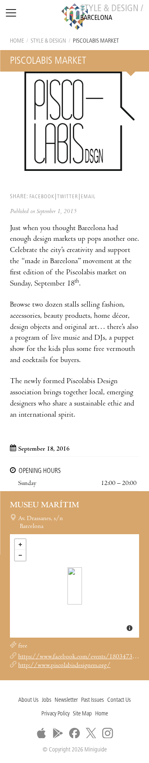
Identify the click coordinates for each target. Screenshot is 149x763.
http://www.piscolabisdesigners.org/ (64, 665)
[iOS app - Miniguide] (41, 733)
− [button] (20, 555)
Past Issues (92, 700)
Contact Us (119, 700)
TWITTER (67, 196)
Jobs (46, 700)
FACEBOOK (41, 196)
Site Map (82, 714)
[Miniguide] (74, 17)
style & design (48, 41)
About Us (28, 700)
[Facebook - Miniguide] (74, 733)
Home (17, 41)
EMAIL (88, 196)
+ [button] (20, 544)
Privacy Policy (55, 714)
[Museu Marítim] (74, 586)
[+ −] (74, 586)
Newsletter (66, 700)
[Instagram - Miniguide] (107, 733)
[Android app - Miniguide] (58, 733)
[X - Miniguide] (91, 733)
